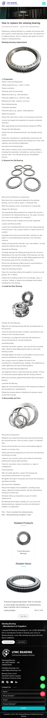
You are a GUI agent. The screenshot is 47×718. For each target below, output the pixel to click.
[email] (42, 693)
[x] (16, 682)
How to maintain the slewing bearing (20, 512)
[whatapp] (42, 678)
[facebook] (3, 682)
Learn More (21, 642)
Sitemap (23, 716)
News (26, 15)
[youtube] (12, 682)
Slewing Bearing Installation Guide (19, 515)
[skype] (7, 682)
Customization (8, 642)
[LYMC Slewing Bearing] (10, 3)
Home (20, 15)
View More (23, 616)
